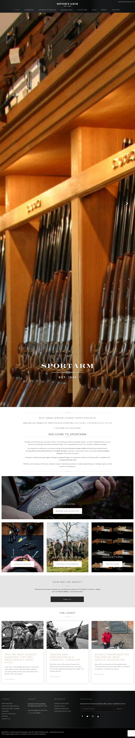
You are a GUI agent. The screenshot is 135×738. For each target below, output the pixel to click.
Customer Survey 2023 (62, 711)
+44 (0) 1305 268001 (34, 713)
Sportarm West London (11, 708)
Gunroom (29, 10)
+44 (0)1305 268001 (61, 592)
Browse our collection (67, 511)
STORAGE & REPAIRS (22, 564)
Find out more (112, 564)
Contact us (6, 719)
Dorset (97, 444)
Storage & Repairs (47, 10)
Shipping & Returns (61, 703)
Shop (94, 10)
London (103, 444)
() (125, 2)
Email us (67, 599)
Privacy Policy (59, 706)
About (104, 10)
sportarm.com (7, 703)
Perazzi (49, 451)
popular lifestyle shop (68, 460)
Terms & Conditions (61, 708)
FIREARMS (92, 423)
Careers (5, 716)
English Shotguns (61, 451)
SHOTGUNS (80, 423)
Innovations (67, 10)
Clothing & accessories (67, 564)
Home (17, 10)
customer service (79, 442)
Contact (116, 10)
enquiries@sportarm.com (37, 710)
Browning (41, 451)
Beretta (35, 451)
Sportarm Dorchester (10, 706)
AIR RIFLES (106, 423)
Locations (82, 10)
